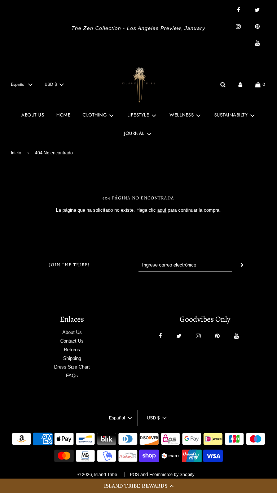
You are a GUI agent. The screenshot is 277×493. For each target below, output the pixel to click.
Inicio (16, 152)
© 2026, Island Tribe (97, 474)
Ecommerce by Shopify (171, 474)
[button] (138, 486)
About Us (72, 332)
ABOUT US (32, 114)
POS (134, 474)
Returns (72, 349)
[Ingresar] (240, 84)
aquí (161, 210)
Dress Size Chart (72, 367)
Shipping (72, 358)
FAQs (72, 375)
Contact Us (72, 341)
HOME (63, 114)
